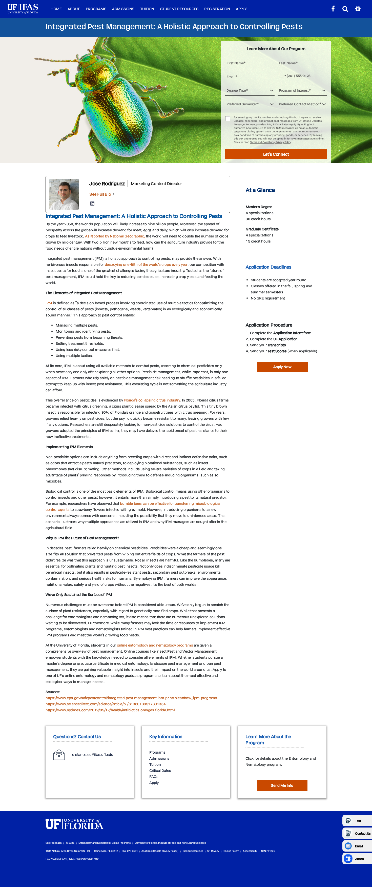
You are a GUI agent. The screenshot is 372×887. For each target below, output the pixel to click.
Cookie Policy (231, 851)
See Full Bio (100, 194)
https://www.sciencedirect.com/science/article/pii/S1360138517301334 (106, 703)
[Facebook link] (333, 9)
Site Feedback (53, 842)
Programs (96, 8)
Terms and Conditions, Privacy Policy (270, 142)
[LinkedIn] (92, 203)
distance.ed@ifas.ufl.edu (92, 754)
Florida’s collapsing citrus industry (152, 400)
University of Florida (146, 842)
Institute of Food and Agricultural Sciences (182, 842)
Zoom (359, 859)
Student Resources (179, 8)
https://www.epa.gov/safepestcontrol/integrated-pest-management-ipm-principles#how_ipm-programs (131, 697)
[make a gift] (358, 9)
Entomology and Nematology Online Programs (104, 842)
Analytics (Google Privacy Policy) (159, 851)
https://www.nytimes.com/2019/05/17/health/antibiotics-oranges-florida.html (110, 710)
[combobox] (283, 76)
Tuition (147, 8)
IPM (49, 302)
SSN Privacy (268, 851)
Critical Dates (160, 770)
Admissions (123, 8)
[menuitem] (56, 9)
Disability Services (193, 851)
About (74, 8)
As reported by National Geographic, (115, 236)
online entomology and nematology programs (155, 645)
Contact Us (363, 833)
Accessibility (250, 851)
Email (359, 846)
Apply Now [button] (282, 366)
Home (56, 8)
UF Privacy (213, 851)
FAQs (153, 776)
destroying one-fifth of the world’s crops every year (146, 264)
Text (358, 821)
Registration (217, 8)
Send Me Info (282, 785)
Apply (241, 8)
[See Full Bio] (114, 194)
